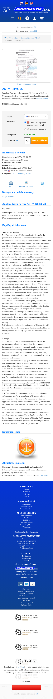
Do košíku (39, 140)
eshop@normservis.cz (26, 546)
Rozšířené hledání (26, 506)
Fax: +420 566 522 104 (26, 543)
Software (27, 494)
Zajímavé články (26, 605)
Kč (35, 27)
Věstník (26, 561)
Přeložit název (42, 98)
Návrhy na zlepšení (26, 593)
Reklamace (26, 600)
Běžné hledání (26, 504)
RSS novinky (26, 558)
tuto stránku (43, 475)
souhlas (21, 667)
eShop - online (26, 539)
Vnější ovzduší (8, 196)
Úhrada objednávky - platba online (26, 532)
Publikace (26, 492)
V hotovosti (26, 527)
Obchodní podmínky (26, 596)
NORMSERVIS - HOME (26, 591)
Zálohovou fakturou (26, 522)
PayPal (26, 518)
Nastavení (26, 681)
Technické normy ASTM (30, 38)
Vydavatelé (13, 38)
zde (37, 694)
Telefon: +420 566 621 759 (26, 541)
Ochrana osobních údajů (26, 598)
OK (26, 688)
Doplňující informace (27, 84)
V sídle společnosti (26, 548)
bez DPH (33, 31)
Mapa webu (26, 589)
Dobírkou (26, 520)
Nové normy (26, 556)
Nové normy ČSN (26, 603)
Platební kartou (26, 515)
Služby (26, 496)
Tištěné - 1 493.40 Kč (38, 129)
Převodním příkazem (26, 525)
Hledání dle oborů (26, 509)
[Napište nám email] (32, 584)
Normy (26, 489)
